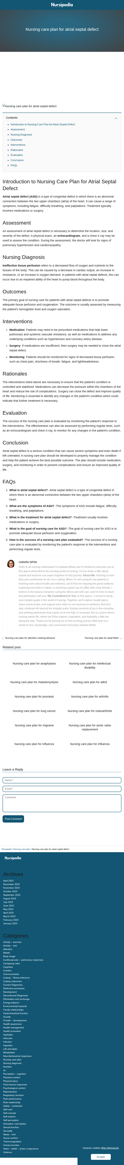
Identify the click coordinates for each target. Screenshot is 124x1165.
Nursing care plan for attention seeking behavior (30, 637)
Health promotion (12, 1031)
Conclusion (17, 160)
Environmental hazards (15, 1006)
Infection (7, 1041)
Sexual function (11, 1127)
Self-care (7, 1109)
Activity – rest (10, 945)
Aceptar (101, 1156)
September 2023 (11, 895)
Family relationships (13, 1009)
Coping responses (12, 981)
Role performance (12, 1098)
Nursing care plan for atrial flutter (102, 637)
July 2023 (8, 902)
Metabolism (9, 1052)
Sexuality (7, 1131)
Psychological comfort (14, 1088)
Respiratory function (13, 1095)
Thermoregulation (12, 1141)
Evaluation (17, 155)
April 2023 (8, 912)
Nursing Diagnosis (21, 134)
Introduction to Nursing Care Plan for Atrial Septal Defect (43, 124)
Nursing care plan (12, 1059)
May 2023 (8, 909)
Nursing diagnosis (12, 1063)
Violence (7, 1152)
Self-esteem (9, 1116)
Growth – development (14, 1020)
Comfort (7, 970)
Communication (11, 974)
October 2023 (10, 891)
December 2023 (11, 884)
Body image (9, 956)
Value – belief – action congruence (20, 1148)
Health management (13, 1027)
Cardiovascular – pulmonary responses (23, 960)
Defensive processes (14, 988)
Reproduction (10, 1091)
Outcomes (16, 139)
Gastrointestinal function (15, 1013)
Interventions (18, 144)
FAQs (14, 165)
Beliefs (6, 952)
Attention (7, 949)
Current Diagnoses (12, 984)
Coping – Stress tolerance (16, 977)
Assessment (18, 129)
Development (10, 992)
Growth (7, 1017)
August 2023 (9, 898)
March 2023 (9, 916)
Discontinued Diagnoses (15, 995)
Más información (110, 1148)
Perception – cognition (14, 1074)
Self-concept (9, 1113)
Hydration (8, 1034)
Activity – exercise (12, 942)
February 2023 (10, 920)
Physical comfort (11, 1077)
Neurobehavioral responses (17, 1056)
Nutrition (7, 1066)
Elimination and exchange (16, 999)
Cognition (8, 967)
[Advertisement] (62, 79)
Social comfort (10, 1138)
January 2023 (10, 923)
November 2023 (11, 888)
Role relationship (11, 1102)
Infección (7, 1038)
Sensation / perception (14, 1123)
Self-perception (11, 1120)
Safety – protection (12, 1106)
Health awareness (12, 1024)
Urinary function (11, 1145)
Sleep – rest (9, 1134)
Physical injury (10, 1081)
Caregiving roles (11, 963)
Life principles (10, 1049)
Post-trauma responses (15, 1084)
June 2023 (8, 905)
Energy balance (11, 1002)
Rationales (17, 150)
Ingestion (8, 1045)
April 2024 (8, 880)
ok (4, 1070)
